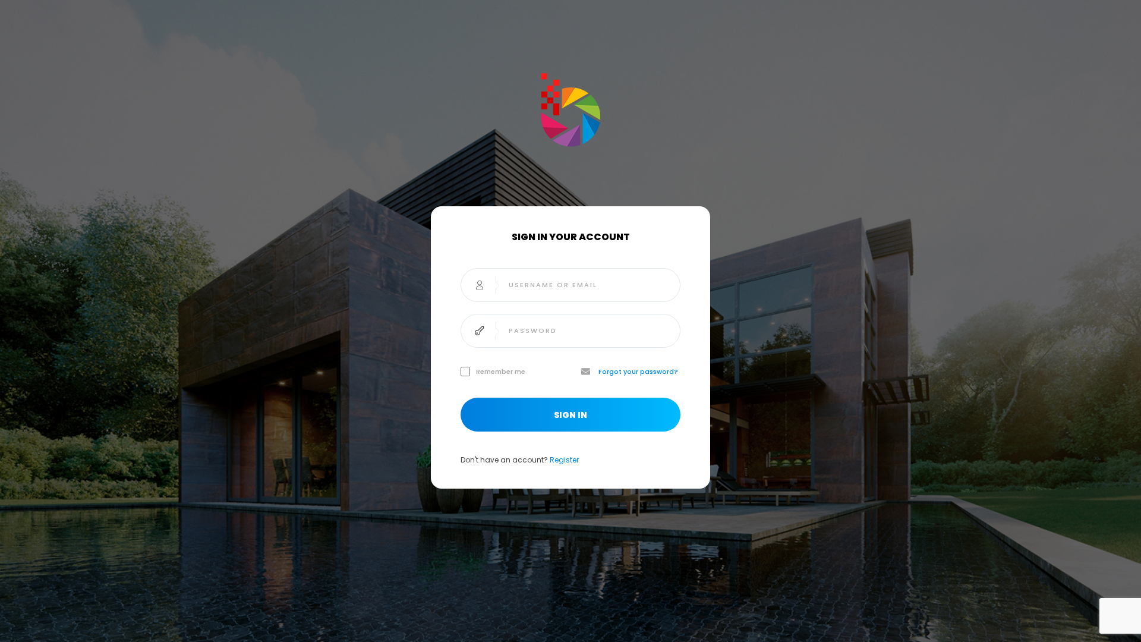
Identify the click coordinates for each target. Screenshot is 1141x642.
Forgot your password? (638, 371)
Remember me (500, 371)
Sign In (570, 415)
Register (564, 460)
